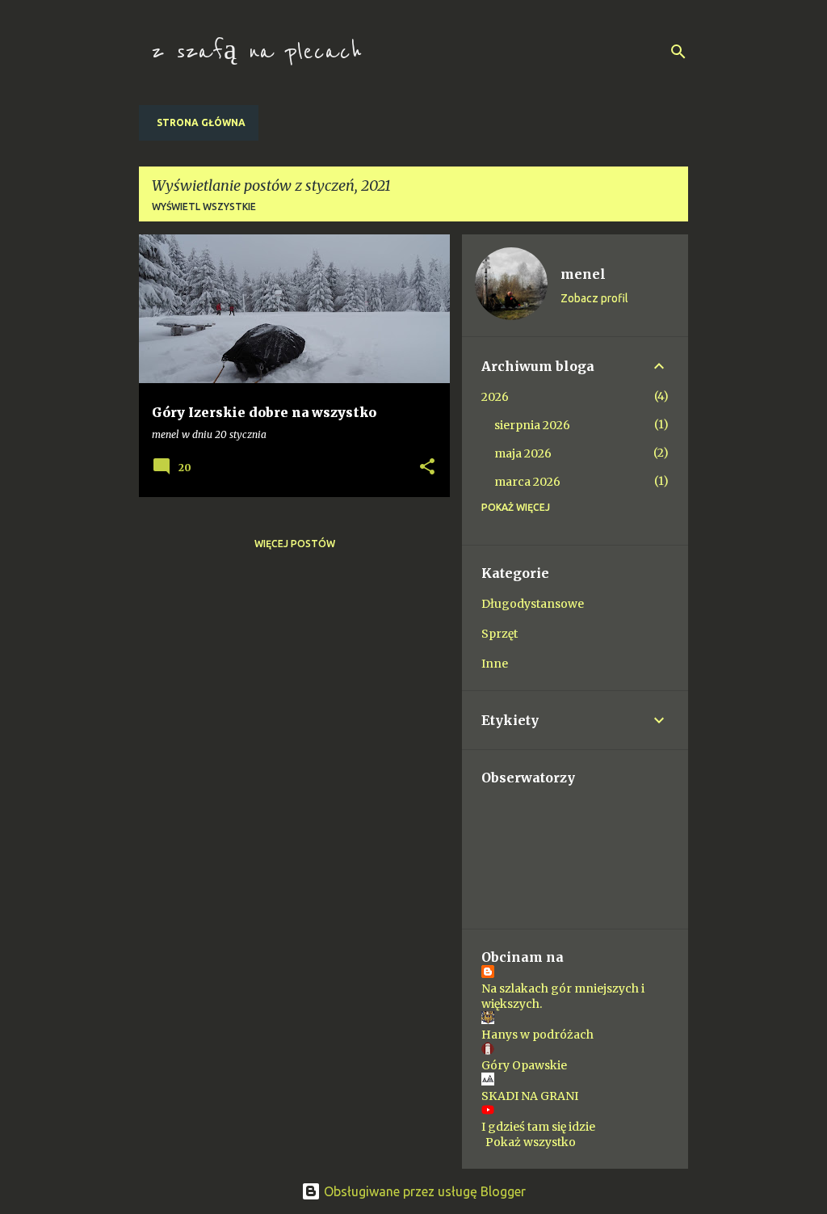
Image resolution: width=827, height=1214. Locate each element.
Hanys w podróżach (537, 1034)
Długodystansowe (532, 603)
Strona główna (201, 122)
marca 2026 (527, 481)
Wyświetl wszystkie (204, 206)
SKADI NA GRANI (529, 1096)
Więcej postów (294, 543)
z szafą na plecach (257, 51)
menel (583, 274)
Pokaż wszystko (530, 1142)
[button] (427, 467)
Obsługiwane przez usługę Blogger (423, 1191)
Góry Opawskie (524, 1065)
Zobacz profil (594, 298)
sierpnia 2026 (532, 425)
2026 (495, 397)
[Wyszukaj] (678, 51)
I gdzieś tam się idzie (538, 1126)
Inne (494, 663)
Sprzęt (499, 633)
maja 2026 (523, 453)
